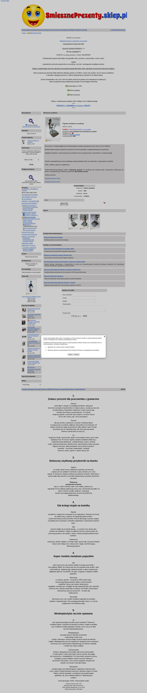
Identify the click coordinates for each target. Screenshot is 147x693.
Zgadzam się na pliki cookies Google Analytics (61, 347)
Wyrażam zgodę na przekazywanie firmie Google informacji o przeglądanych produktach (73, 350)
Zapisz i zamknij (73, 354)
